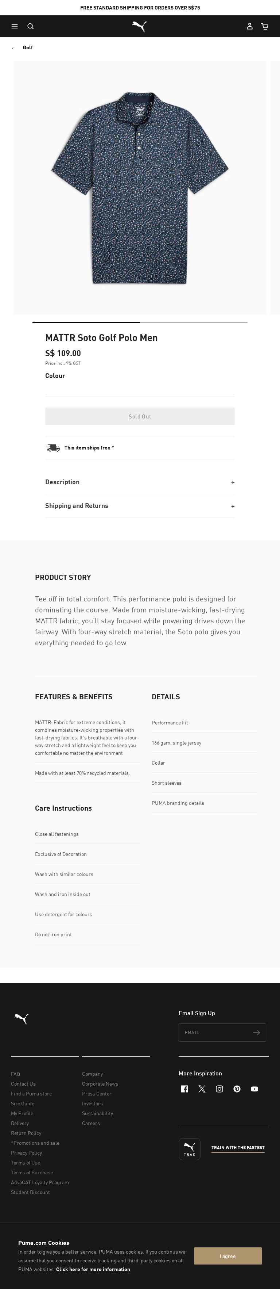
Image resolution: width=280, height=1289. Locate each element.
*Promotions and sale (35, 1143)
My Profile (22, 1113)
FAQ (15, 1074)
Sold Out (140, 416)
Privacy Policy (26, 1153)
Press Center (97, 1093)
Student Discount (30, 1192)
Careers (91, 1123)
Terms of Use (25, 1162)
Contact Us (23, 1083)
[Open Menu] (16, 26)
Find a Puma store (31, 1093)
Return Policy (26, 1133)
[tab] (86, 322)
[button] (16, 26)
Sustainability (97, 1113)
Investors (92, 1103)
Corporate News (100, 1083)
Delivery (20, 1123)
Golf (28, 47)
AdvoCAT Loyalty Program (40, 1182)
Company (92, 1074)
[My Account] (250, 26)
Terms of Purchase (32, 1172)
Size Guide (22, 1103)
